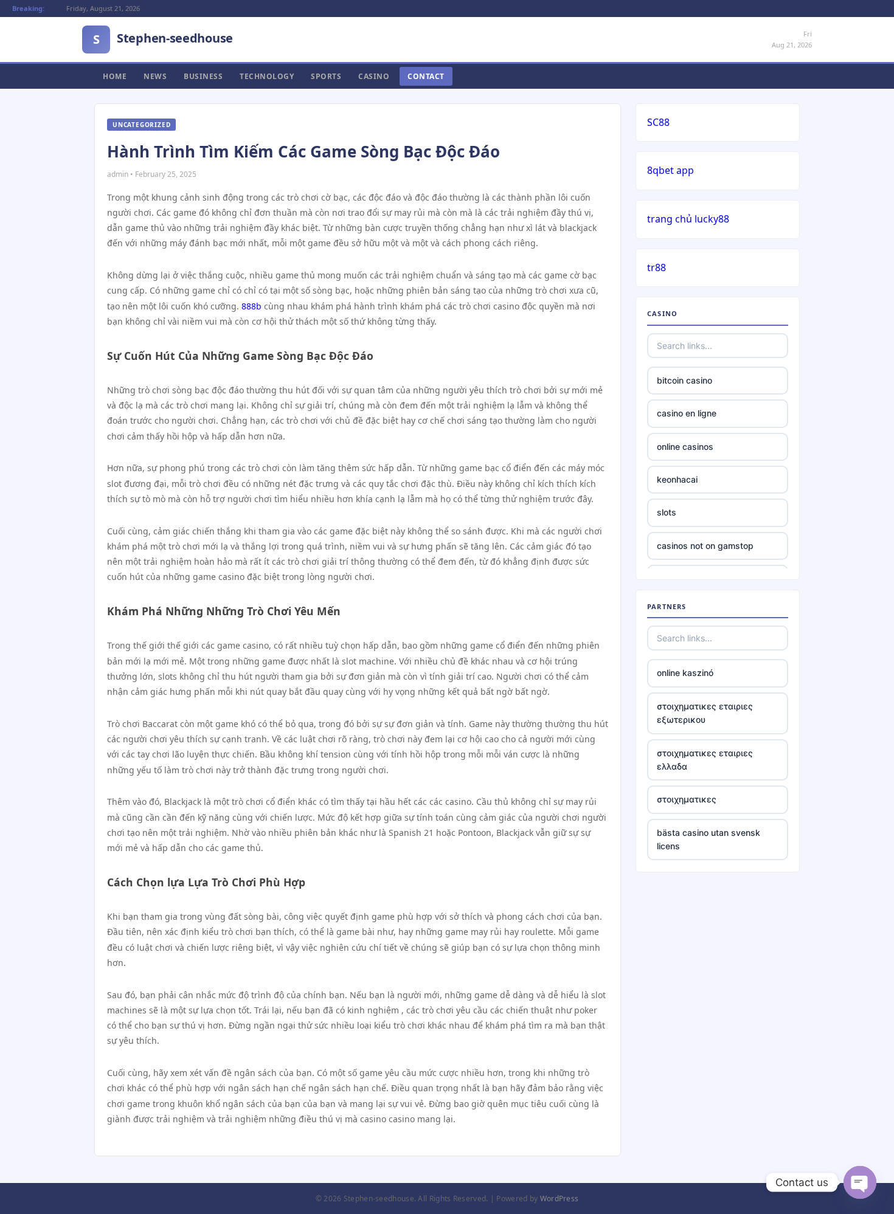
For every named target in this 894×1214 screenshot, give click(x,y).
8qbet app (670, 170)
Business (203, 76)
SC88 (658, 122)
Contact (426, 76)
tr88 (656, 267)
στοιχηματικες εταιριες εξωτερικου (705, 713)
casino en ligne (686, 413)
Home (114, 76)
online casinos (685, 446)
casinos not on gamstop (705, 545)
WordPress (559, 1198)
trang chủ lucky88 (688, 219)
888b (251, 306)
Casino (373, 76)
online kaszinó (685, 672)
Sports (326, 76)
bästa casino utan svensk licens (708, 839)
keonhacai (677, 479)
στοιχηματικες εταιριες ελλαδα (705, 759)
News (155, 76)
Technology (267, 76)
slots (666, 512)
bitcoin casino (684, 380)
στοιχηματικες (686, 799)
